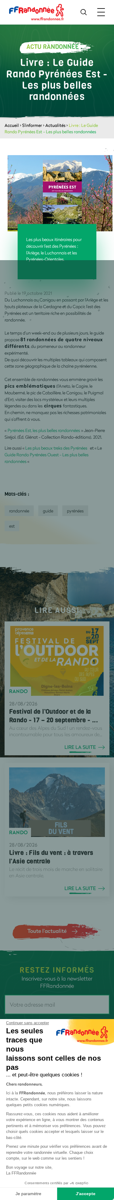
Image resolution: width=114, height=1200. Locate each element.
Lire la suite (80, 747)
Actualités (55, 125)
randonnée (19, 511)
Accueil (12, 125)
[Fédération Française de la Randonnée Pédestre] (36, 12)
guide (48, 511)
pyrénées (75, 511)
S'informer (32, 125)
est (12, 526)
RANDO (18, 691)
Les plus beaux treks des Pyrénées (56, 448)
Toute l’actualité (47, 930)
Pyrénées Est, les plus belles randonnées (44, 430)
